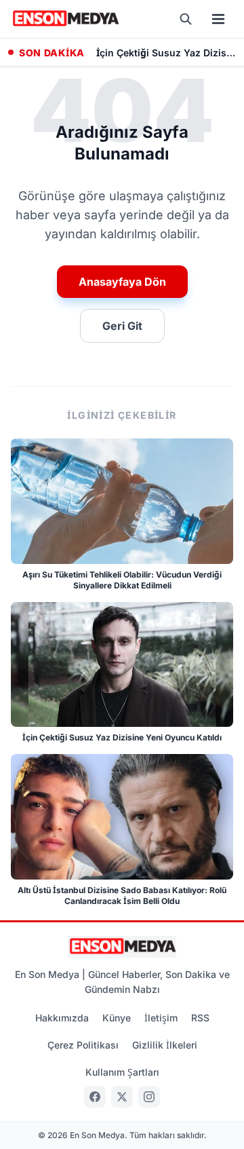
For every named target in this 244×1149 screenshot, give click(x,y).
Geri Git (122, 326)
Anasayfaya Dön (122, 281)
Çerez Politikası (83, 1045)
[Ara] (186, 19)
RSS (200, 1017)
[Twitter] (122, 1097)
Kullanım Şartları (122, 1072)
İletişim (161, 1017)
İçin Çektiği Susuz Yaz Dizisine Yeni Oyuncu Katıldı (166, 52)
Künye (116, 1017)
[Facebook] (95, 1097)
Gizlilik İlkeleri (164, 1045)
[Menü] (218, 19)
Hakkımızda (62, 1017)
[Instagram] (149, 1097)
